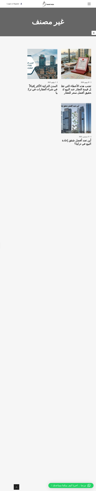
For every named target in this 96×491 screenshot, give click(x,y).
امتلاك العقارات (52, 298)
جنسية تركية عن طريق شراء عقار (51, 329)
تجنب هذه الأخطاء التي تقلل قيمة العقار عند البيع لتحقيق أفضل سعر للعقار (76, 89)
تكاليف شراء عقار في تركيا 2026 (52, 108)
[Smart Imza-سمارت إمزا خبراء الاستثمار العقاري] (48, 4)
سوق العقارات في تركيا (52, 347)
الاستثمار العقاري (52, 236)
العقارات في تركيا (52, 285)
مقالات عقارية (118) (53, 162)
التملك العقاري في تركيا (52, 258)
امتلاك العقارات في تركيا (52, 305)
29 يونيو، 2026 (85, 82)
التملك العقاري (52, 251)
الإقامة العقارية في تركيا (52, 228)
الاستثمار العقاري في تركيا (52, 243)
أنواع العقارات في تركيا (52, 200)
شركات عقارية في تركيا (51, 362)
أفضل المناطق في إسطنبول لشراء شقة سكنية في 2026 (52, 119)
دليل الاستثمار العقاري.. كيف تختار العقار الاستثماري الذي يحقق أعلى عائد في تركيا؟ (53, 94)
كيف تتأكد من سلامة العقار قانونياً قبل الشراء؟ (52, 131)
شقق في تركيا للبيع (51, 370)
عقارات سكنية (52, 420)
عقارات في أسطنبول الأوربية (52, 428)
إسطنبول (52, 207)
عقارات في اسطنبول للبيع (52, 477)
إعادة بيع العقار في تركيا (51, 213)
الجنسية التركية (52, 266)
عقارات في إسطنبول (52, 438)
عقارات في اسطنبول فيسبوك (52, 467)
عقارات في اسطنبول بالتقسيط (52, 447)
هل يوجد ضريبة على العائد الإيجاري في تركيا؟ (52, 79)
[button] (71, 485)
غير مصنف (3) (53, 156)
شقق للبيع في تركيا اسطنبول (51, 384)
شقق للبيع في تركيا (51, 377)
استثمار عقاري (52, 221)
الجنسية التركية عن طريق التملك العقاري (51, 275)
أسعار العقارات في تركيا (52, 191)
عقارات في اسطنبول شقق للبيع (51, 457)
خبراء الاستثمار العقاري (52, 339)
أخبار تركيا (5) (54, 151)
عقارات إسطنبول (52, 400)
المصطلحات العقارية (51, 291)
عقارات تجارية (52, 407)
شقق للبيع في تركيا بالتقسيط (51, 392)
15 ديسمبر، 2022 (84, 137)
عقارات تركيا (52, 413)
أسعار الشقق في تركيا (51, 183)
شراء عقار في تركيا (51, 355)
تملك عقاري (53, 321)
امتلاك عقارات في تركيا (52, 314)
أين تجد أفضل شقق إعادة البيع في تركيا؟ (76, 142)
